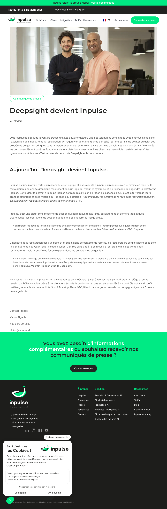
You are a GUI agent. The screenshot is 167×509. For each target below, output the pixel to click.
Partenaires (83, 409)
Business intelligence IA (107, 409)
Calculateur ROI (142, 409)
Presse (81, 404)
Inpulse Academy (143, 414)
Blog (136, 404)
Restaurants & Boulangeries (25, 9)
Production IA (101, 404)
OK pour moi (54, 492)
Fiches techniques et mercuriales (112, 414)
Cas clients (139, 395)
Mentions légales (45, 502)
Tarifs (78, 20)
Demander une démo (145, 20)
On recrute (83, 400)
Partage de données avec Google (24, 476)
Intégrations (66, 20)
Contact (82, 414)
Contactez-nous (83, 368)
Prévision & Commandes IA (108, 395)
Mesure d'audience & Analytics (23, 479)
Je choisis (20, 492)
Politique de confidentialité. (63, 502)
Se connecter (121, 20)
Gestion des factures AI (107, 419)
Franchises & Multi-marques (69, 9)
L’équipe (82, 395)
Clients (53, 20)
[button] (10, 500)
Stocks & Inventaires (105, 400)
